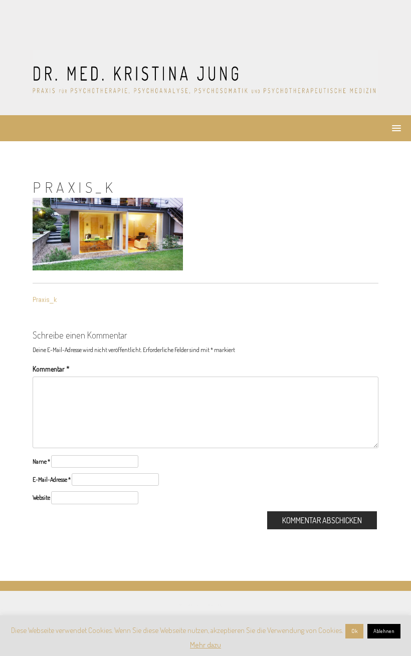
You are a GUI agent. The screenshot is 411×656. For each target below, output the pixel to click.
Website (41, 497)
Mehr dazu (205, 644)
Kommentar (51, 369)
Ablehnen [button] (383, 630)
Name (41, 461)
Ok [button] (354, 630)
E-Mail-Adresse (52, 479)
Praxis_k (45, 299)
